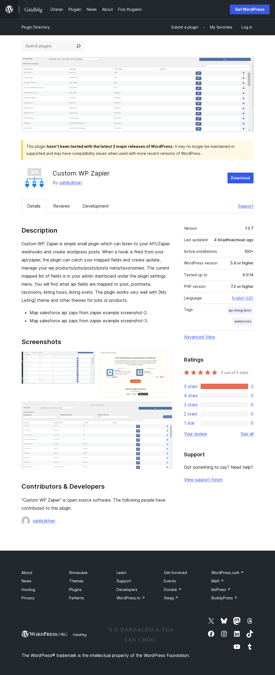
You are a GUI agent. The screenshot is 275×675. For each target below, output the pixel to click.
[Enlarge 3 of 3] (165, 408)
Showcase (78, 572)
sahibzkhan (70, 182)
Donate (173, 589)
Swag (171, 598)
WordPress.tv (131, 598)
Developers (127, 589)
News (26, 581)
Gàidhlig (79, 634)
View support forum (203, 479)
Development (95, 206)
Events (170, 581)
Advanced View (199, 337)
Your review (195, 433)
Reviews (61, 206)
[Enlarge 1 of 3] (87, 358)
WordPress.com (227, 572)
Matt (217, 581)
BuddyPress (224, 598)
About (26, 572)
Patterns (76, 598)
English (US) (243, 298)
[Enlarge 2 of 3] (165, 358)
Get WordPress (250, 9)
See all (247, 433)
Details (34, 206)
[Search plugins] (78, 46)
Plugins (75, 589)
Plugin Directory (35, 27)
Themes (76, 581)
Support (246, 206)
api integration (240, 310)
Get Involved (175, 572)
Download (240, 178)
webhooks (242, 321)
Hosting (28, 589)
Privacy (28, 598)
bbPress (221, 589)
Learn (121, 572)
